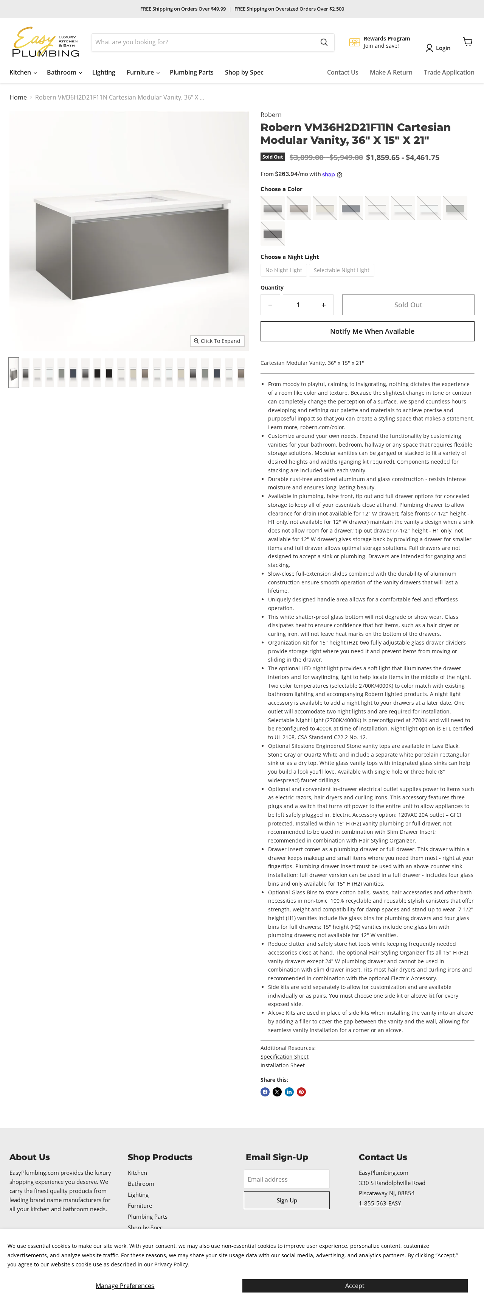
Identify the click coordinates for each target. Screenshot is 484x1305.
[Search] (324, 42)
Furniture (141, 72)
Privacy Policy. (171, 1264)
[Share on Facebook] (265, 1091)
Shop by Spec (244, 72)
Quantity (272, 288)
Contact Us (342, 72)
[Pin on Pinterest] (301, 1091)
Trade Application (449, 72)
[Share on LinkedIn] (289, 1091)
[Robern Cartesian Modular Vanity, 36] (26, 373)
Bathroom (62, 72)
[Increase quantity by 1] (324, 304)
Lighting (103, 72)
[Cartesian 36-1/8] (14, 373)
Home (18, 97)
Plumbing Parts (192, 72)
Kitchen (21, 72)
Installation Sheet (283, 1065)
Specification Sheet (285, 1056)
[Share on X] (277, 1091)
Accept (355, 1286)
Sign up (287, 1200)
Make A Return (391, 72)
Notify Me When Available (372, 331)
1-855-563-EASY (380, 1203)
